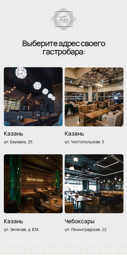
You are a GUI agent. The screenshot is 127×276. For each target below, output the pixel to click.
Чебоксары (80, 221)
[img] (94, 183)
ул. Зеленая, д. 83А (21, 229)
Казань (74, 133)
